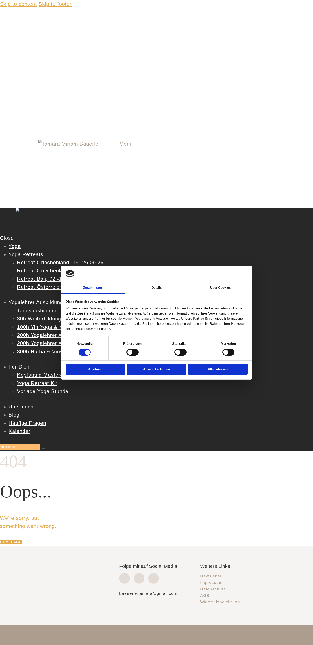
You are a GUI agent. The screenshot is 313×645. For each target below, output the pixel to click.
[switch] (132, 352)
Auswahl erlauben (156, 369)
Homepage (11, 542)
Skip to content (18, 4)
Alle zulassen (218, 369)
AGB (205, 595)
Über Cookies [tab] (220, 287)
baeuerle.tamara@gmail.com (148, 593)
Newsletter (211, 576)
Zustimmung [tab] (92, 287)
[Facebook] (124, 578)
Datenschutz (213, 589)
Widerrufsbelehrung (220, 602)
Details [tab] (156, 287)
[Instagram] (139, 578)
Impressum (211, 582)
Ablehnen (95, 369)
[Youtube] (153, 578)
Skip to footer (55, 4)
